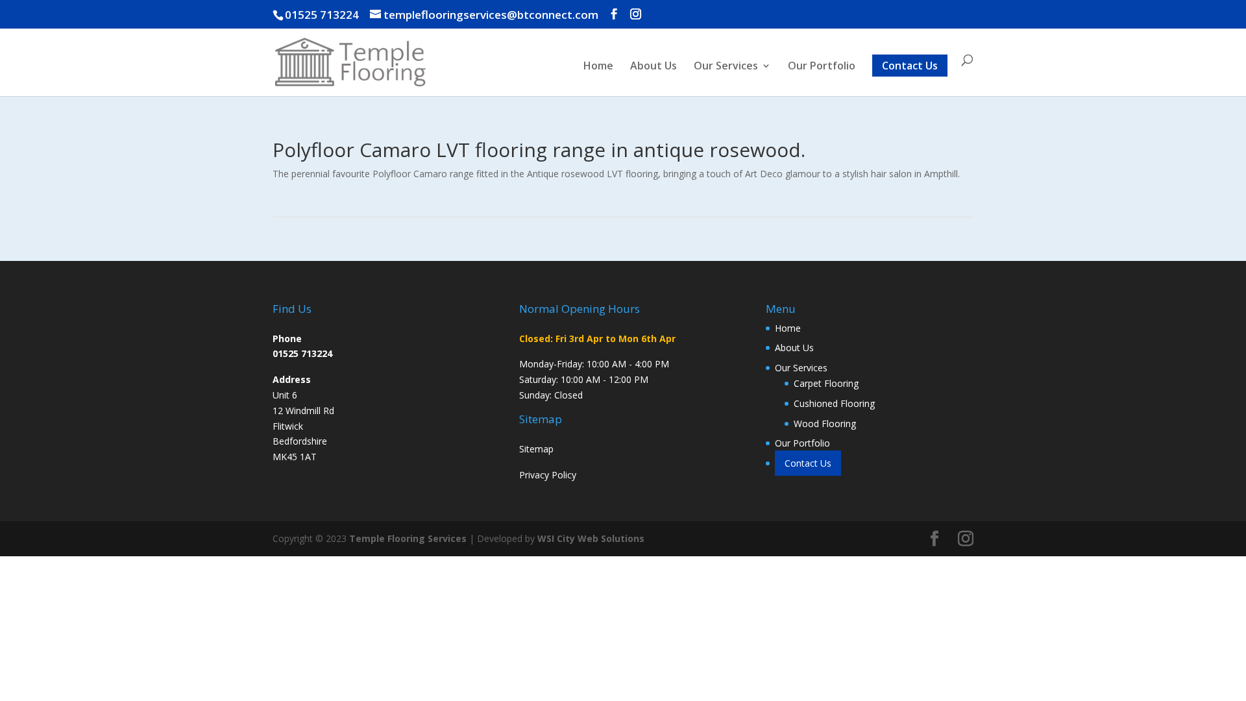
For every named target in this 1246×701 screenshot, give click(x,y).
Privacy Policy (547, 475)
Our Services (726, 67)
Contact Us (910, 65)
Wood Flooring (825, 423)
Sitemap (536, 449)
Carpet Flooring (826, 383)
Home (598, 67)
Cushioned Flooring (834, 403)
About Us (653, 67)
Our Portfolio (821, 67)
